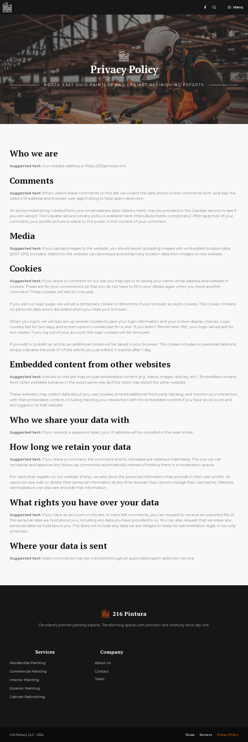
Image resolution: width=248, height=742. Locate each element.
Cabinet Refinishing (27, 697)
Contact (101, 671)
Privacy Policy (227, 734)
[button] (214, 7)
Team (99, 679)
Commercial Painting (28, 671)
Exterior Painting (25, 688)
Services (206, 734)
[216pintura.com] (7, 7)
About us (103, 663)
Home (190, 734)
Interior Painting (24, 680)
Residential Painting (28, 663)
